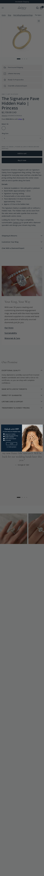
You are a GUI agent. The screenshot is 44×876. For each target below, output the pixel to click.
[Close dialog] (41, 426)
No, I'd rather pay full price (11, 446)
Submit (11, 443)
